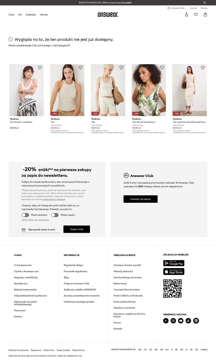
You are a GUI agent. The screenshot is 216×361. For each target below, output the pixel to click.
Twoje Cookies (63, 350)
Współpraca (21, 283)
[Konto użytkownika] (186, 14)
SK (191, 350)
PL (176, 350)
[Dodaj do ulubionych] (39, 67)
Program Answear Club (76, 283)
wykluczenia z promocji (54, 199)
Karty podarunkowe (125, 301)
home (44, 14)
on (20, 14)
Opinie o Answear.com (26, 271)
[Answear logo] (108, 14)
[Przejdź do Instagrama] (173, 321)
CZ (150, 350)
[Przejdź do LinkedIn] (196, 321)
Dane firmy (49, 350)
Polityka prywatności (19, 350)
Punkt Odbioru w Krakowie (128, 295)
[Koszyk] (205, 14)
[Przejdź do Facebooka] (166, 321)
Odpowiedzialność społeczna (30, 295)
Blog (66, 277)
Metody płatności (123, 271)
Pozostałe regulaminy (75, 271)
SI (186, 350)
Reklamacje (120, 283)
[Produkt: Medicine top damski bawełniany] (149, 90)
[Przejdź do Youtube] (180, 321)
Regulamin (36, 350)
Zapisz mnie (76, 229)
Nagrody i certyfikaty (26, 277)
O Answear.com (23, 265)
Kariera (18, 316)
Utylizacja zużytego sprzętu (79, 301)
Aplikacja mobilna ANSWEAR (80, 289)
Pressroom (19, 310)
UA (196, 350)
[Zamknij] (204, 2)
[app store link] (173, 271)
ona (11, 14)
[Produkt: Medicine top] (67, 90)
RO (181, 350)
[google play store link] (173, 263)
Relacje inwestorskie (25, 289)
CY (145, 350)
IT (172, 350)
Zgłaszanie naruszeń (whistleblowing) (25, 303)
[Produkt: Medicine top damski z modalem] (26, 90)
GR (156, 350)
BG (139, 350)
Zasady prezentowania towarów (81, 295)
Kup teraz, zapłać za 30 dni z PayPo (129, 315)
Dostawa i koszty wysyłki (127, 265)
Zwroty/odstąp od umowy (128, 277)
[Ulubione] (196, 14)
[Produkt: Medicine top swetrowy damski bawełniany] (189, 90)
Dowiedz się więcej (140, 199)
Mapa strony (78, 350)
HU (167, 350)
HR (161, 350)
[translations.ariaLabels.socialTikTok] (188, 321)
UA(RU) (204, 350)
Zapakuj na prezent (124, 307)
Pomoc (117, 322)
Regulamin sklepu (73, 265)
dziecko (31, 14)
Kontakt (118, 328)
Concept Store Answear (127, 289)
